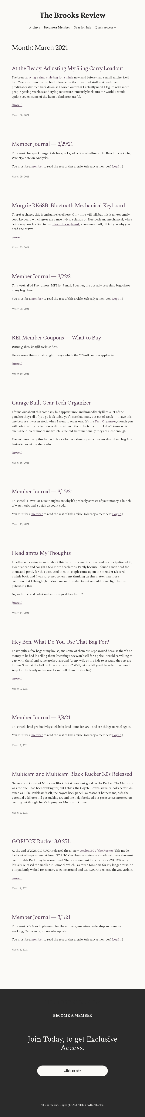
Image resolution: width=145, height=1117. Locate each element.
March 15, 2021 (20, 524)
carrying (30, 77)
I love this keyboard (65, 224)
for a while (66, 77)
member (37, 166)
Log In (116, 166)
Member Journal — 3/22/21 (42, 276)
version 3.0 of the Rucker (96, 850)
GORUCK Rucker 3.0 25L (41, 841)
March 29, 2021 (20, 177)
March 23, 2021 (20, 248)
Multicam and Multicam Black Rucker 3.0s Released (72, 774)
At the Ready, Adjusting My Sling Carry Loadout (67, 68)
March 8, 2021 (20, 745)
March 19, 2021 (20, 374)
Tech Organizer (105, 421)
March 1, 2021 (20, 950)
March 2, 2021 (20, 888)
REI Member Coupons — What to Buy (56, 338)
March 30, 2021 (20, 115)
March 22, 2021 (20, 309)
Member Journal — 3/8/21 (41, 718)
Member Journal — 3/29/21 (42, 144)
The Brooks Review (72, 16)
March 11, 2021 (20, 613)
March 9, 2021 (20, 689)
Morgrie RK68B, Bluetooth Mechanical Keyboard (68, 206)
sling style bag (48, 77)
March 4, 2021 (20, 813)
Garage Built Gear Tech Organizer (51, 403)
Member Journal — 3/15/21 (42, 492)
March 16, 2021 (20, 463)
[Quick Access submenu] (115, 27)
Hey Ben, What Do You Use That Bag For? (60, 642)
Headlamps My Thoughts (41, 553)
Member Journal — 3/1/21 (41, 917)
